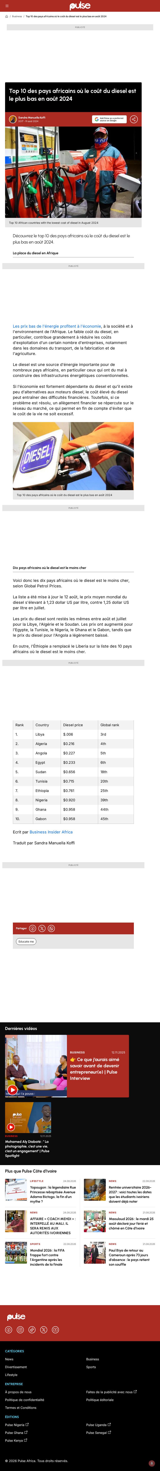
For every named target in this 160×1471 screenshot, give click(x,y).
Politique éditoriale (100, 1400)
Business (17, 16)
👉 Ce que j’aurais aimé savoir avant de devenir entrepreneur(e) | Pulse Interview (94, 1069)
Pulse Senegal (96, 1433)
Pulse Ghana (14, 1433)
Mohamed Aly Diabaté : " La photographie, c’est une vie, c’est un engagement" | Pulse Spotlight (27, 1148)
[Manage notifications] (152, 1463)
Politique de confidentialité (24, 1400)
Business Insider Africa (51, 832)
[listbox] (80, 1131)
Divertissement (16, 1367)
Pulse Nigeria (14, 1425)
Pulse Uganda (96, 1425)
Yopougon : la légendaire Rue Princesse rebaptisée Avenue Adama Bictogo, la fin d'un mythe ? (53, 1194)
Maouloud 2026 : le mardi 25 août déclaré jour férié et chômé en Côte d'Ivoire (131, 1223)
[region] (80, 1131)
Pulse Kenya (14, 1440)
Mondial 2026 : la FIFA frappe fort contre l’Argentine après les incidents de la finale (47, 1257)
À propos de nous (18, 1392)
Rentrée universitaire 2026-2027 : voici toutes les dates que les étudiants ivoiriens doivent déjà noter (130, 1194)
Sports (35, 1244)
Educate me (26, 941)
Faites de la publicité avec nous (109, 1392)
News (33, 1212)
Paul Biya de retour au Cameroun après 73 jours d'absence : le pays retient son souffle (129, 1257)
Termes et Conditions (20, 1408)
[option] (28, 1132)
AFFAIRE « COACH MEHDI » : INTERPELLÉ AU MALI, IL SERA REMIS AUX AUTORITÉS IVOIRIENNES (53, 1226)
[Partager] (134, 119)
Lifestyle (36, 1181)
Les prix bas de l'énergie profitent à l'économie (57, 326)
